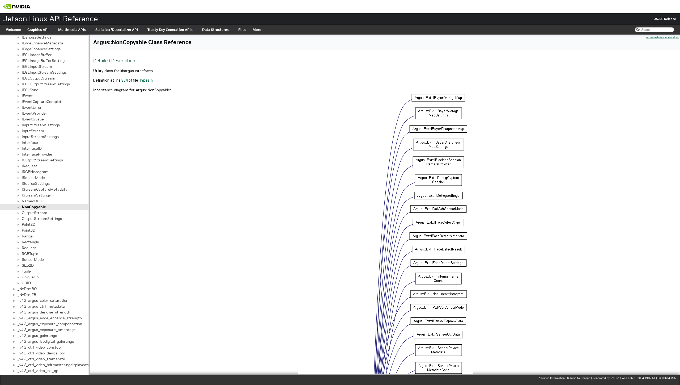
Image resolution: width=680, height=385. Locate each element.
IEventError (32, 107)
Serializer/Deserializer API (116, 29)
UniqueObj (30, 277)
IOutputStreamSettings (42, 160)
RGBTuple (30, 253)
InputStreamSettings (40, 136)
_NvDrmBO (27, 288)
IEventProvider (34, 113)
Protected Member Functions (662, 37)
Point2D (28, 224)
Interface (30, 142)
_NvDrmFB (27, 294)
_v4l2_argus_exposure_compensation (50, 323)
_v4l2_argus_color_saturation (43, 300)
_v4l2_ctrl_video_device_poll (41, 353)
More (257, 29)
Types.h (146, 80)
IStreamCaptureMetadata (44, 189)
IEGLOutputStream (38, 78)
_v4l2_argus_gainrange (37, 335)
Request (29, 247)
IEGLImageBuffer (37, 54)
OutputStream (34, 212)
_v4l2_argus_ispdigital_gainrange (46, 341)
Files (242, 29)
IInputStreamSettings (41, 125)
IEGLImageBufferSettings (44, 60)
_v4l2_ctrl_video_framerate (41, 359)
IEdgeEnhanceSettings (41, 49)
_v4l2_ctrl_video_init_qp (38, 370)
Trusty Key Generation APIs (170, 29)
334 (124, 80)
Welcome (13, 29)
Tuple (26, 271)
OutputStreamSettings (42, 218)
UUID (26, 283)
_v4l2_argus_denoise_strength (44, 312)
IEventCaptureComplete (42, 101)
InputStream (33, 130)
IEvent (27, 95)
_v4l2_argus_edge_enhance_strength (50, 318)
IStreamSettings (36, 195)
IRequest (29, 166)
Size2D (28, 265)
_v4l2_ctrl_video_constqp (39, 347)
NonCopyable (34, 206)
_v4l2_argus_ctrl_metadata (41, 306)
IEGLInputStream (37, 66)
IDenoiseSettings (36, 37)
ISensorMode (33, 177)
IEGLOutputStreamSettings (46, 84)
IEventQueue (33, 119)
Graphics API (38, 29)
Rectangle (30, 242)
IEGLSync (30, 89)
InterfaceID (32, 148)
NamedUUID (32, 201)
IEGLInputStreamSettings (44, 72)
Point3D (28, 230)
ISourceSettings (36, 183)
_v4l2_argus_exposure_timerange (47, 329)
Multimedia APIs (72, 29)
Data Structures (215, 29)
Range (27, 236)
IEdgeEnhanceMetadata (42, 43)
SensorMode (33, 259)
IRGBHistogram (35, 171)
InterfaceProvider (37, 154)
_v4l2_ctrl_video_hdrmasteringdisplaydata (54, 364)
